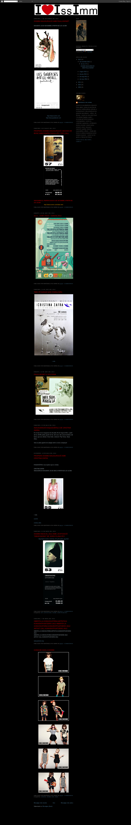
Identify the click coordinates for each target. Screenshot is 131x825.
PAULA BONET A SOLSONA (45, 374)
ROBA (56, 796)
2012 (79, 59)
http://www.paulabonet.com (53, 118)
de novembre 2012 (85, 61)
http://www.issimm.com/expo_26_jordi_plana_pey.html (54, 539)
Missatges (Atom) (47, 806)
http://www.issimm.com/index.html (53, 204)
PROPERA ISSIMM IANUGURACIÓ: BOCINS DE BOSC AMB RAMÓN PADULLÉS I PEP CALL (53, 132)
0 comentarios (68, 122)
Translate (89, 51)
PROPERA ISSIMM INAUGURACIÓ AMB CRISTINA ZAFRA (50, 457)
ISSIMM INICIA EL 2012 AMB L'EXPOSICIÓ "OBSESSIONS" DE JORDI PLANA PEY (51, 535)
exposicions (48, 612)
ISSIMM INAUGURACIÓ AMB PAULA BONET (51, 21)
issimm (36, 519)
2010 (79, 84)
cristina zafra (37, 523)
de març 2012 (84, 79)
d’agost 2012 (83, 71)
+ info (53, 361)
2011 (79, 82)
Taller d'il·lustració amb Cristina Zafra (48, 292)
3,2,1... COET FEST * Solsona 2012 (47, 216)
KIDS (52, 796)
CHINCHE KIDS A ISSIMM (44, 650)
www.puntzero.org (39, 641)
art (42, 612)
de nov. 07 (84, 64)
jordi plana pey (62, 612)
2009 (79, 87)
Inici (54, 803)
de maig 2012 (83, 76)
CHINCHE (43, 796)
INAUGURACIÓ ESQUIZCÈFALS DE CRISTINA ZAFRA (52, 429)
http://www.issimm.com (53, 116)
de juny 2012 (83, 74)
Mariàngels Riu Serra (85, 102)
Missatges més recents (40, 803)
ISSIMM (54, 612)
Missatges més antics (67, 803)
